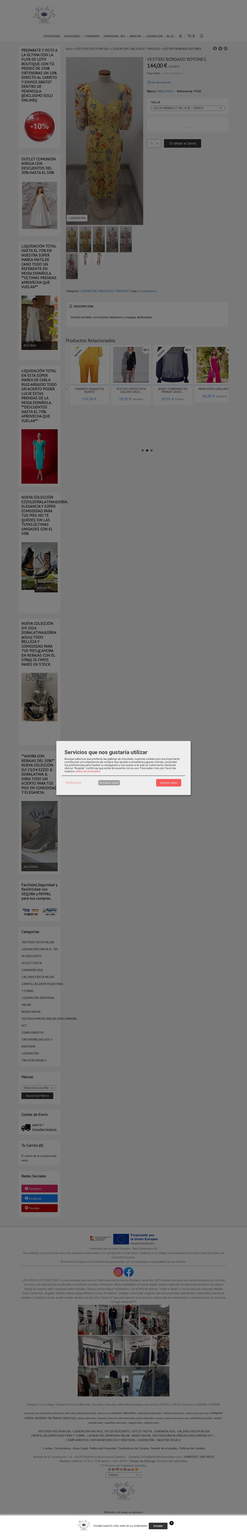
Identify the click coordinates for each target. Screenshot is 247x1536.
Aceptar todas (168, 782)
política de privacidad (87, 771)
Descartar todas (109, 782)
